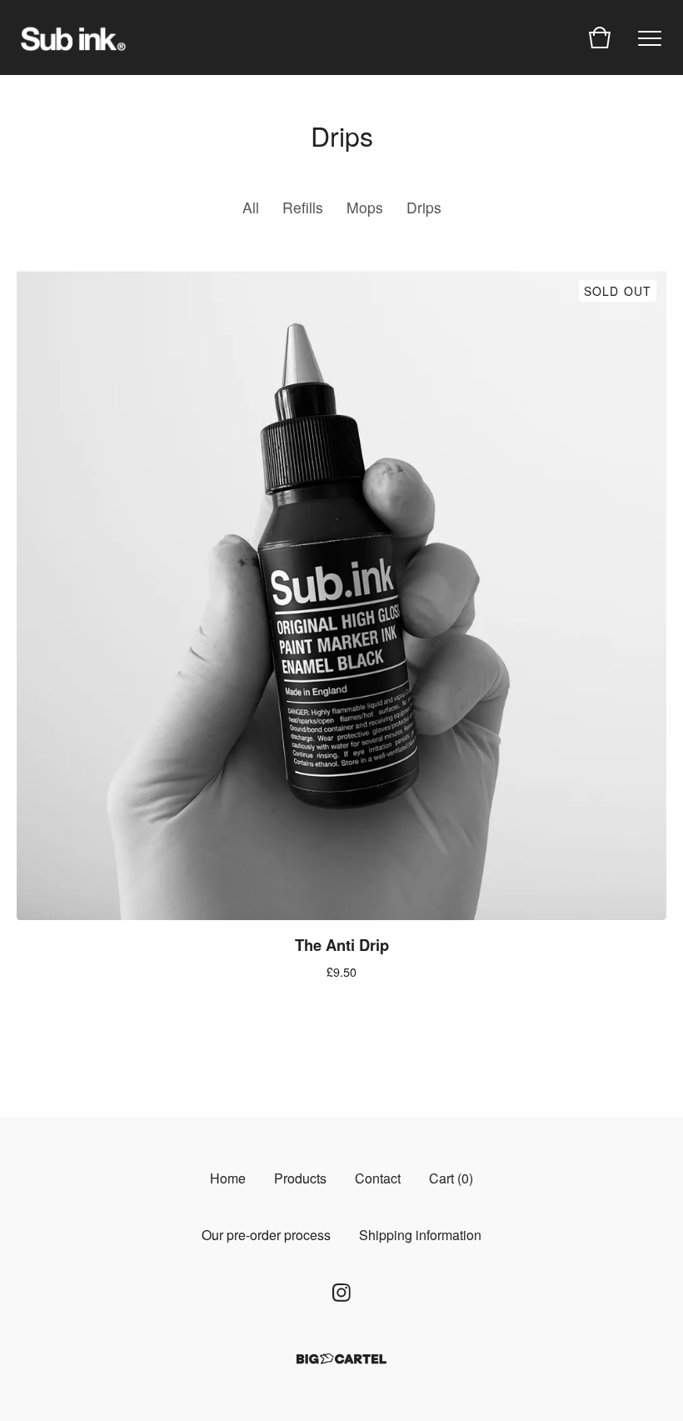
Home (228, 1178)
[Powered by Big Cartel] (341, 1359)
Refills (302, 207)
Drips (423, 207)
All (250, 207)
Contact (378, 1178)
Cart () (451, 1178)
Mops (364, 207)
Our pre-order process (266, 1234)
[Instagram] (341, 1292)
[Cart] (599, 37)
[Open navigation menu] (649, 37)
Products (300, 1178)
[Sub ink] (73, 37)
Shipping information (420, 1234)
